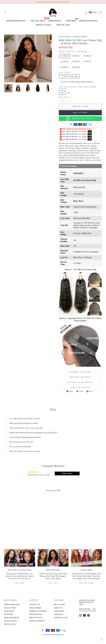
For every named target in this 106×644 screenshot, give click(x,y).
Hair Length (71, 51)
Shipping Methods (80, 377)
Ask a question (80, 387)
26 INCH (87, 61)
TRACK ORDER (35, 608)
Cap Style (65, 72)
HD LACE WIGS (38, 21)
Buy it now (80, 112)
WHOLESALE (59, 611)
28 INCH (64, 67)
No (68, 92)
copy (89, 131)
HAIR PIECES (54, 21)
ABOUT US (58, 608)
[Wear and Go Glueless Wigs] (19, 558)
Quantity (65, 97)
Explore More (86, 583)
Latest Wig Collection (80, 36)
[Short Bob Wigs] (53, 558)
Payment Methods (80, 372)
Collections (67, 36)
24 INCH (76, 61)
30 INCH (76, 67)
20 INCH (87, 56)
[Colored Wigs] (86, 558)
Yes (62, 92)
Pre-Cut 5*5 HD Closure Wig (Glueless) (77, 82)
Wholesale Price (82, 118)
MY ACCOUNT (59, 604)
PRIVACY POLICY (36, 618)
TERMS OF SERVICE (37, 621)
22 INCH (64, 61)
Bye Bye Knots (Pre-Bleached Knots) (77, 88)
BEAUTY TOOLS (44, 25)
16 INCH (64, 56)
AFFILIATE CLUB (60, 618)
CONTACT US (34, 604)
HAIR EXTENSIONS (88, 21)
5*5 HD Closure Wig (69, 76)
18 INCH (76, 56)
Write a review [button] (67, 473)
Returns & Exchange (80, 382)
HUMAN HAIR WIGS (16, 21)
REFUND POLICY (36, 614)
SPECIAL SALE (63, 25)
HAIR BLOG (58, 614)
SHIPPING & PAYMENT (38, 611)
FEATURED (71, 21)
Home (61, 36)
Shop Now (20, 583)
